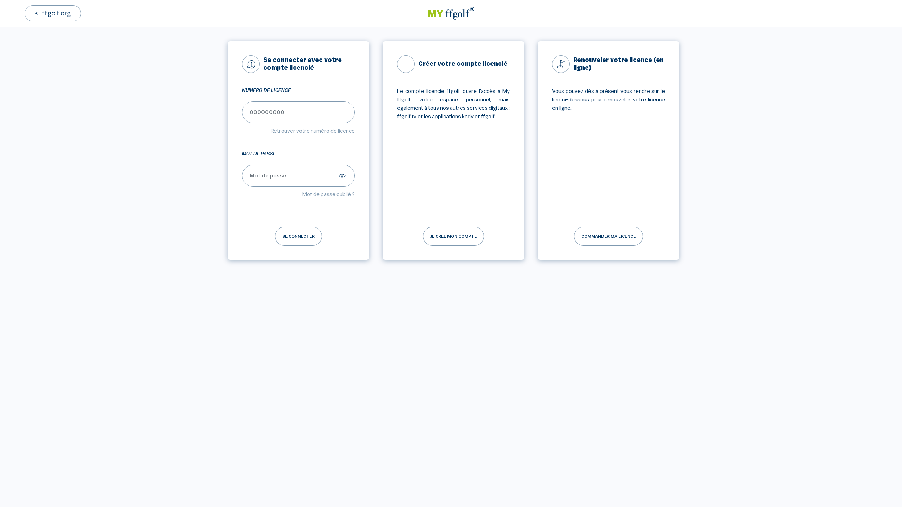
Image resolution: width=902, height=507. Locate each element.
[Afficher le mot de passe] (343, 175)
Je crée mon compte (453, 236)
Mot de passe (259, 153)
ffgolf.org (56, 13)
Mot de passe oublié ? (328, 194)
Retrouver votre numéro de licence (313, 131)
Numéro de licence (266, 90)
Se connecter (298, 236)
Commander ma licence (608, 236)
